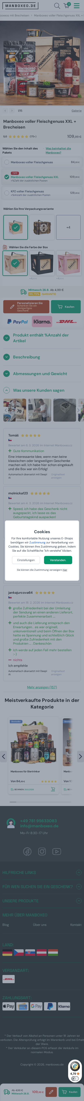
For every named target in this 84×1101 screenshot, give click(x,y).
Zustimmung (37, 542)
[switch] (75, 1078)
